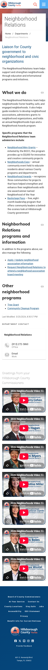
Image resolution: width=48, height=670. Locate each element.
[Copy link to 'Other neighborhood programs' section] (42, 286)
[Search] (35, 4)
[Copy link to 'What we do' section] (42, 92)
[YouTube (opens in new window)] (24, 641)
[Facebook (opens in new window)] (15, 641)
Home (8, 33)
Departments (21, 33)
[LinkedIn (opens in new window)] (32, 641)
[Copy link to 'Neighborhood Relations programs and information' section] (42, 225)
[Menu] (43, 4)
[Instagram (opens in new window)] (28, 641)
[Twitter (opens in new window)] (20, 641)
